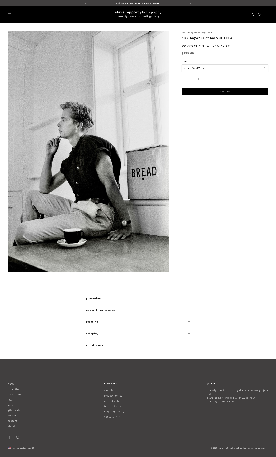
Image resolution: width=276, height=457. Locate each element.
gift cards (14, 410)
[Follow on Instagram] (17, 437)
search (108, 390)
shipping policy (114, 411)
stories (12, 415)
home (11, 383)
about (11, 426)
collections (15, 389)
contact (12, 420)
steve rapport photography (197, 32)
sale (10, 404)
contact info (112, 416)
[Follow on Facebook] (9, 437)
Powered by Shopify (258, 448)
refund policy (113, 400)
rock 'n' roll (15, 394)
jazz (10, 399)
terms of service (115, 406)
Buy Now (225, 91)
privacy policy (113, 395)
